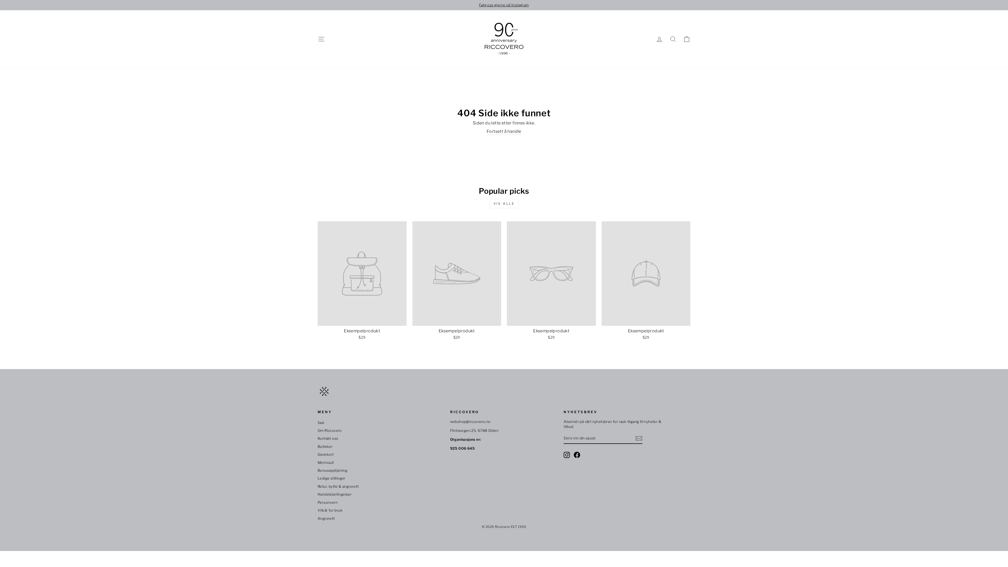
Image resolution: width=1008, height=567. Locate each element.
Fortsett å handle (504, 131)
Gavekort (326, 454)
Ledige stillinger (331, 478)
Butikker (325, 446)
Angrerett (326, 518)
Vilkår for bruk (330, 510)
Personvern (328, 502)
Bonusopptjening (332, 470)
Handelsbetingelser (334, 494)
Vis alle (504, 204)
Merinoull (326, 462)
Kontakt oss (328, 438)
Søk (321, 423)
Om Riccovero (330, 430)
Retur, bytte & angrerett (338, 486)
